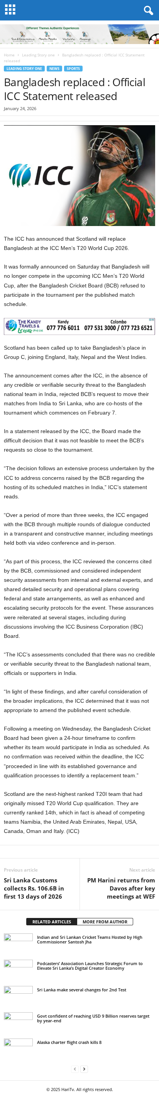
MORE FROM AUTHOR (105, 922)
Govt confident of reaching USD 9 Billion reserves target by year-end (93, 1018)
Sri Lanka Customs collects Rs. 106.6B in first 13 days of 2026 (34, 888)
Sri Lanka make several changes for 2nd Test (81, 990)
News (54, 68)
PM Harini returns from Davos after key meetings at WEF (121, 888)
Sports (73, 68)
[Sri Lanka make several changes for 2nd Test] (18, 997)
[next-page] (84, 1069)
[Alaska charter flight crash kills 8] (18, 1049)
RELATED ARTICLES (51, 922)
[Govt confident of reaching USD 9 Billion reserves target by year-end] (18, 1023)
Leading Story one (38, 55)
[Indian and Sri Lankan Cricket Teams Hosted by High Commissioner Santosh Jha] (18, 944)
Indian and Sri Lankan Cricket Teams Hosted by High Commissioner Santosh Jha (89, 939)
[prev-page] (75, 1069)
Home (9, 55)
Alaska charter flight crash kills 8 (69, 1042)
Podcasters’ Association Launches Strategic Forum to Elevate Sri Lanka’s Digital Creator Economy (90, 965)
